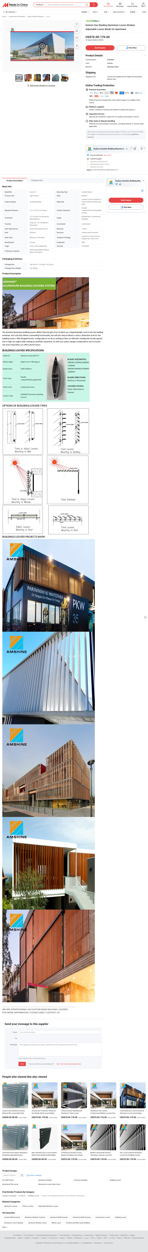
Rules (144, 12)
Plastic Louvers (27, 1206)
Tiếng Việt (127, 1238)
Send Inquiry (100, 48)
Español (27, 1238)
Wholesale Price (77, 1235)
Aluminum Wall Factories (59, 1217)
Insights (132, 1235)
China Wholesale (64, 1235)
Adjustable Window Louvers (48, 1206)
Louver (48, 16)
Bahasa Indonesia (138, 1238)
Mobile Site (124, 1235)
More (4, 1227)
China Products (29, 1235)
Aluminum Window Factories (35, 1217)
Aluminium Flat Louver (10, 1184)
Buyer (95, 12)
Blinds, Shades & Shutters (35, 16)
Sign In (89, 170)
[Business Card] (142, 190)
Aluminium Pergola (45, 1180)
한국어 (93, 1238)
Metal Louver (56, 1223)
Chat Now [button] (133, 48)
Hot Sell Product (8, 1180)
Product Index (114, 1235)
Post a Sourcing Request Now (69, 1064)
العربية (86, 1238)
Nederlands (78, 1238)
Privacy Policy (108, 1243)
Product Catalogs (34, 1175)
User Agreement (87, 1243)
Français (44, 1238)
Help (105, 12)
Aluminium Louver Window (13, 1223)
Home (4, 16)
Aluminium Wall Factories (82, 1217)
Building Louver (115, 1180)
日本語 (99, 1238)
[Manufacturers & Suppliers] (15, 4)
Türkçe (119, 1238)
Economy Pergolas (80, 1180)
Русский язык (53, 1238)
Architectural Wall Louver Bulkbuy (78, 1223)
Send (22, 1064)
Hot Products (17, 1235)
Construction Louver (103, 1217)
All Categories (10, 12)
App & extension (118, 12)
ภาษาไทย (112, 1238)
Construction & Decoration (17, 16)
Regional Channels (101, 1235)
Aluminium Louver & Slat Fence (49, 1184)
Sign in (143, 6)
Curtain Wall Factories (12, 1217)
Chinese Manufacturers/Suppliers (46, 1235)
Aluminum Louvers (11, 1206)
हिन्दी (105, 1238)
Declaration (98, 1243)
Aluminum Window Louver (37, 1223)
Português (35, 1238)
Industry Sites (89, 1235)
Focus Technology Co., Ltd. (58, 1243)
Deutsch (69, 1238)
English (20, 1238)
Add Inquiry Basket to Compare (42, 85)
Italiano (62, 1238)
